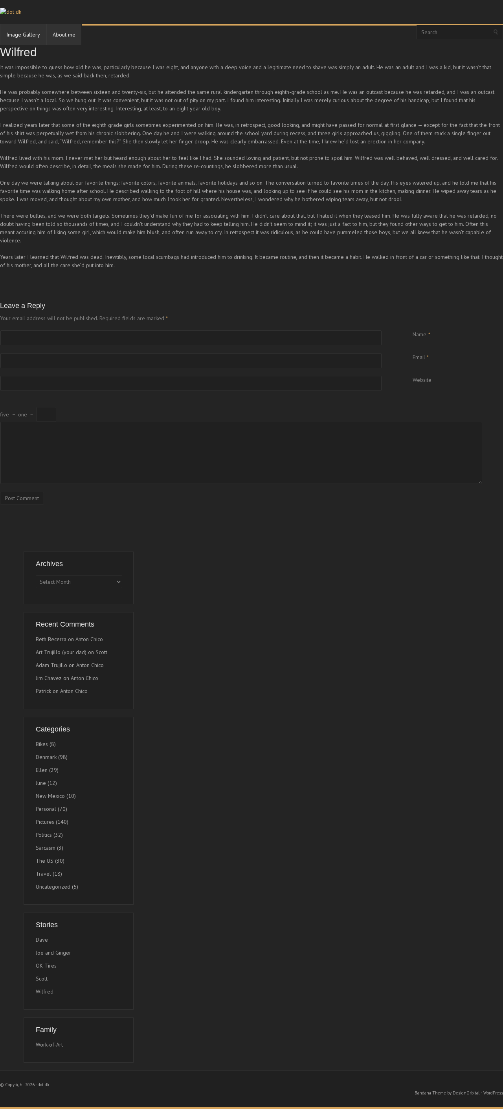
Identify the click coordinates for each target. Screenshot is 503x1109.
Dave (42, 939)
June (41, 782)
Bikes (42, 744)
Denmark (46, 757)
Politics (44, 834)
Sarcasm (45, 847)
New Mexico (50, 795)
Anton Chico (89, 639)
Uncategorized (53, 886)
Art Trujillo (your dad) (61, 652)
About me (64, 34)
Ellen (42, 770)
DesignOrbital (466, 1093)
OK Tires (46, 965)
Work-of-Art (49, 1044)
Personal (46, 808)
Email (419, 357)
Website (422, 379)
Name (419, 334)
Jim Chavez (49, 678)
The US (44, 860)
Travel (43, 873)
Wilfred (44, 991)
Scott (101, 652)
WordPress (493, 1093)
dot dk (43, 1084)
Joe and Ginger (53, 952)
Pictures (45, 821)
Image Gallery (23, 34)
